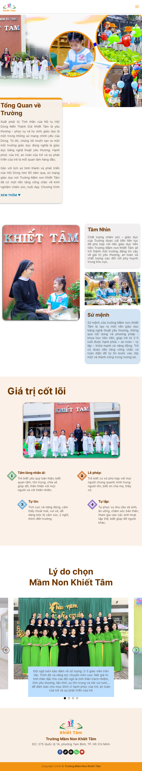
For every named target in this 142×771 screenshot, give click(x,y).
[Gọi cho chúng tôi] (76, 753)
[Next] (134, 61)
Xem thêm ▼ (11, 195)
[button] (137, 6)
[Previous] (7, 61)
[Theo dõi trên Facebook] (60, 753)
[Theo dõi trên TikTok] (65, 753)
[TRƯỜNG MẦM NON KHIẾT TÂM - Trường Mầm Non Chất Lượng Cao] (40, 6)
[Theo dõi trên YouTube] (82, 753)
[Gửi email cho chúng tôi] (70, 753)
